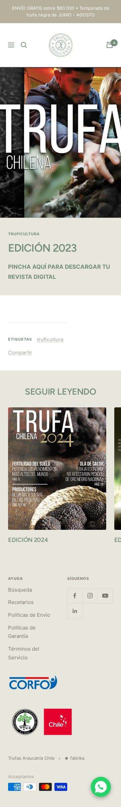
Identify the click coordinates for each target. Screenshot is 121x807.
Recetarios (21, 602)
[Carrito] (109, 45)
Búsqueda (20, 590)
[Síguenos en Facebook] (74, 595)
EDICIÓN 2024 (28, 540)
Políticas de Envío (29, 615)
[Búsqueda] (24, 45)
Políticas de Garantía (22, 632)
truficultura (24, 234)
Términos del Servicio (23, 653)
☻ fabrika (74, 758)
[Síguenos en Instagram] (89, 595)
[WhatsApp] (101, 787)
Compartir (20, 352)
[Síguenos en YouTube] (105, 595)
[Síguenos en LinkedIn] (74, 610)
